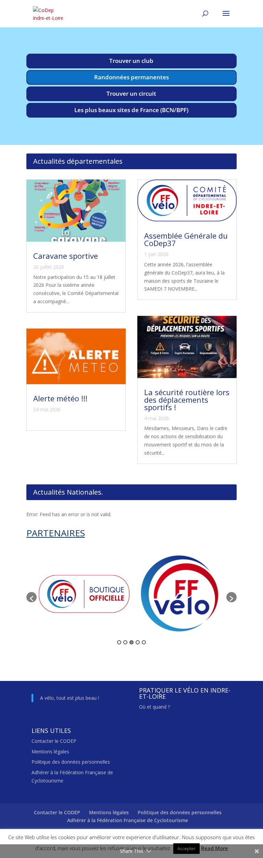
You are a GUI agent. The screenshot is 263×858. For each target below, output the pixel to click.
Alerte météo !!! (60, 398)
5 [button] (144, 642)
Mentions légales (50, 751)
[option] (84, 594)
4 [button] (138, 642)
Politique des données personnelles (71, 762)
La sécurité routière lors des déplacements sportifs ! (186, 399)
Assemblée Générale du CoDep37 (186, 239)
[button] (31, 597)
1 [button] (119, 642)
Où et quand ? (154, 706)
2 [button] (125, 642)
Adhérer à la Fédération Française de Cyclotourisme (127, 820)
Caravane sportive (65, 256)
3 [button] (131, 642)
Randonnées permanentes (131, 77)
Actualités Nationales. (68, 492)
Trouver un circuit (131, 93)
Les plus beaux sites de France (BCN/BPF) (131, 110)
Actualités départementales (78, 161)
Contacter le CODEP (54, 741)
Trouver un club (131, 61)
